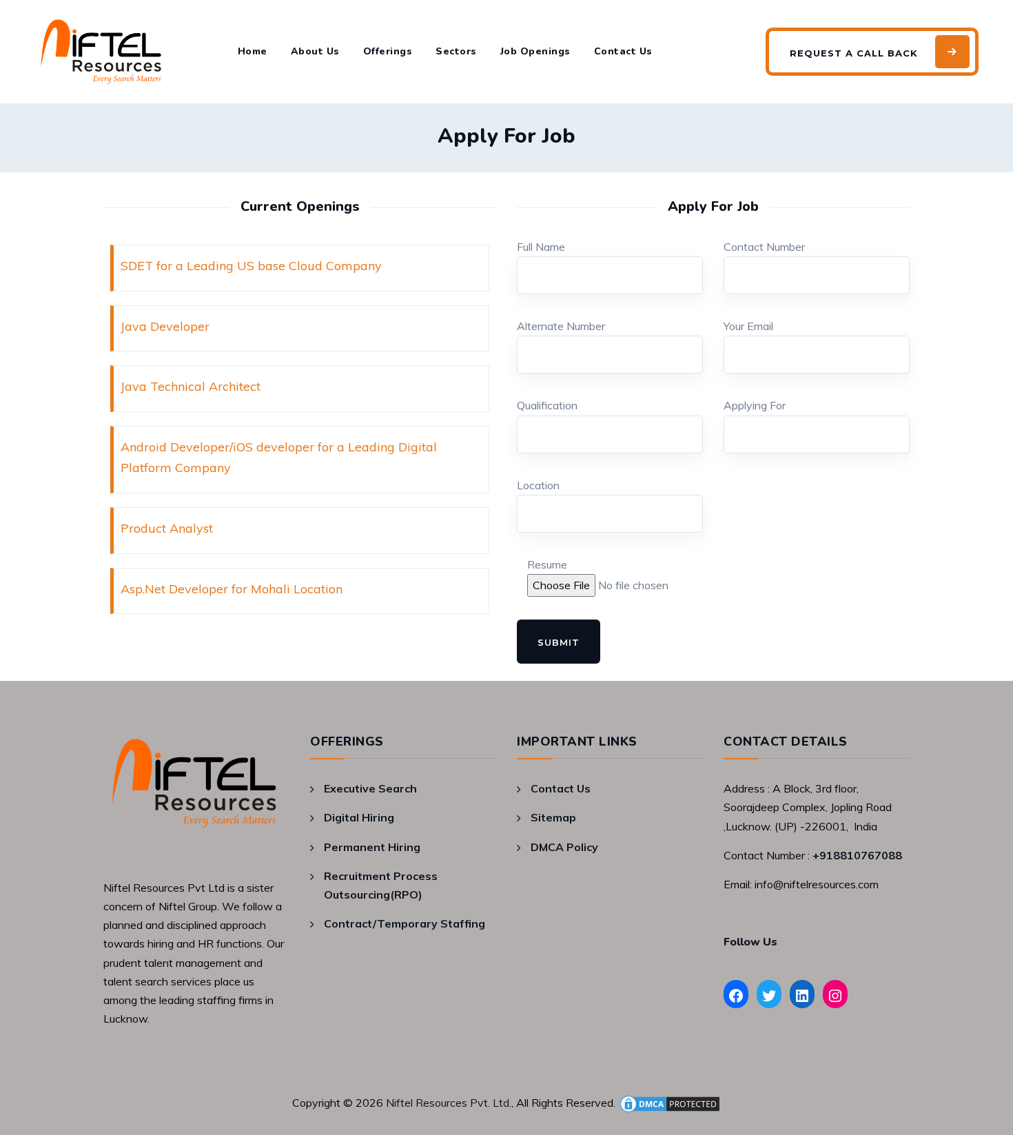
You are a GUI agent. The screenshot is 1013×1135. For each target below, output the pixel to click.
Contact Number (764, 247)
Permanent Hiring (372, 847)
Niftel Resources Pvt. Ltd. (448, 1103)
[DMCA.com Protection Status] (670, 1103)
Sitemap (553, 817)
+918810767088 (857, 855)
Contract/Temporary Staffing (404, 923)
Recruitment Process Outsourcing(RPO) (381, 885)
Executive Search (370, 788)
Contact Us (623, 51)
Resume (547, 564)
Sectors (456, 51)
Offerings (388, 51)
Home (252, 51)
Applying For (755, 405)
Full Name (541, 247)
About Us (315, 51)
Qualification (547, 405)
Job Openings (535, 51)
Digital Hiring (359, 817)
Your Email (748, 326)
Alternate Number (561, 326)
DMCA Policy (564, 847)
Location (538, 485)
